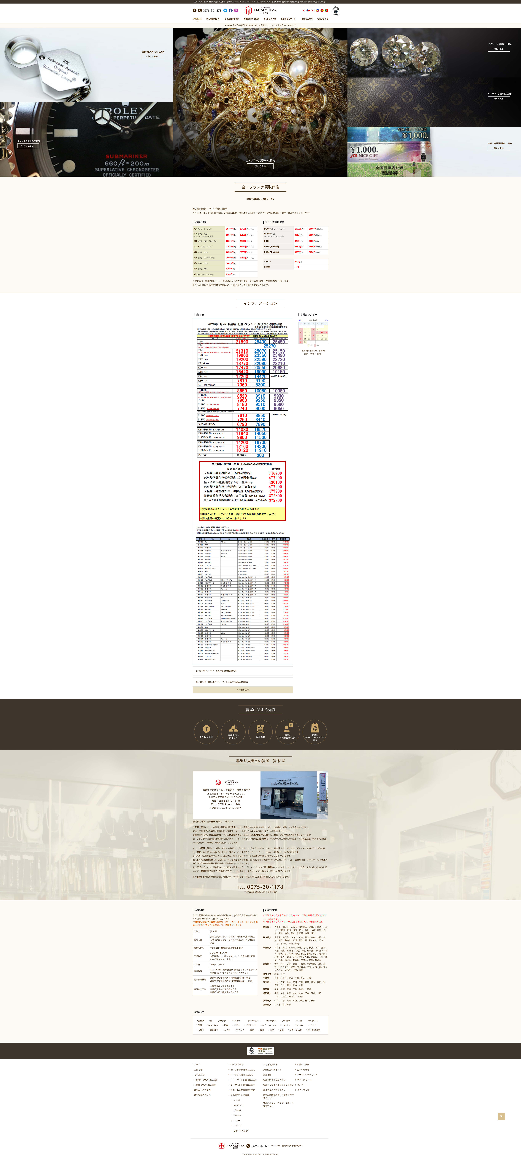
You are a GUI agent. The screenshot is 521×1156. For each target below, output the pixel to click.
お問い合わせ (303, 1069)
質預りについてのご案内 (207, 1080)
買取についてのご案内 (206, 1085)
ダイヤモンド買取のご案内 (243, 1085)
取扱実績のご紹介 (202, 1095)
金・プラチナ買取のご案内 (243, 1069)
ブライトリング (241, 1131)
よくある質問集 (270, 1064)
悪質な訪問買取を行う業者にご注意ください (278, 1096)
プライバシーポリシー (307, 1074)
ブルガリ (238, 1110)
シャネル (238, 1115)
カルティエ (239, 1105)
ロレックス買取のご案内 (242, 1074)
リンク (300, 1085)
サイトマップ (303, 1090)
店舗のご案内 (303, 1064)
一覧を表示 (244, 689)
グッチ (237, 1120)
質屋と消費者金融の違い (274, 1080)
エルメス (238, 1125)
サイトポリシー (304, 1080)
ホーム (197, 1064)
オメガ (237, 1100)
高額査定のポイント (272, 1069)
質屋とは (267, 1074)
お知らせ (198, 1069)
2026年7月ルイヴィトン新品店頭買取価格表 (216, 671)
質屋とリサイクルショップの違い (278, 1085)
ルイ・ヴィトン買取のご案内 (244, 1080)
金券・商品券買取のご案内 (243, 1090)
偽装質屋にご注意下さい (274, 1090)
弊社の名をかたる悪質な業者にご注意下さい (278, 1104)
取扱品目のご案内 (202, 1090)
